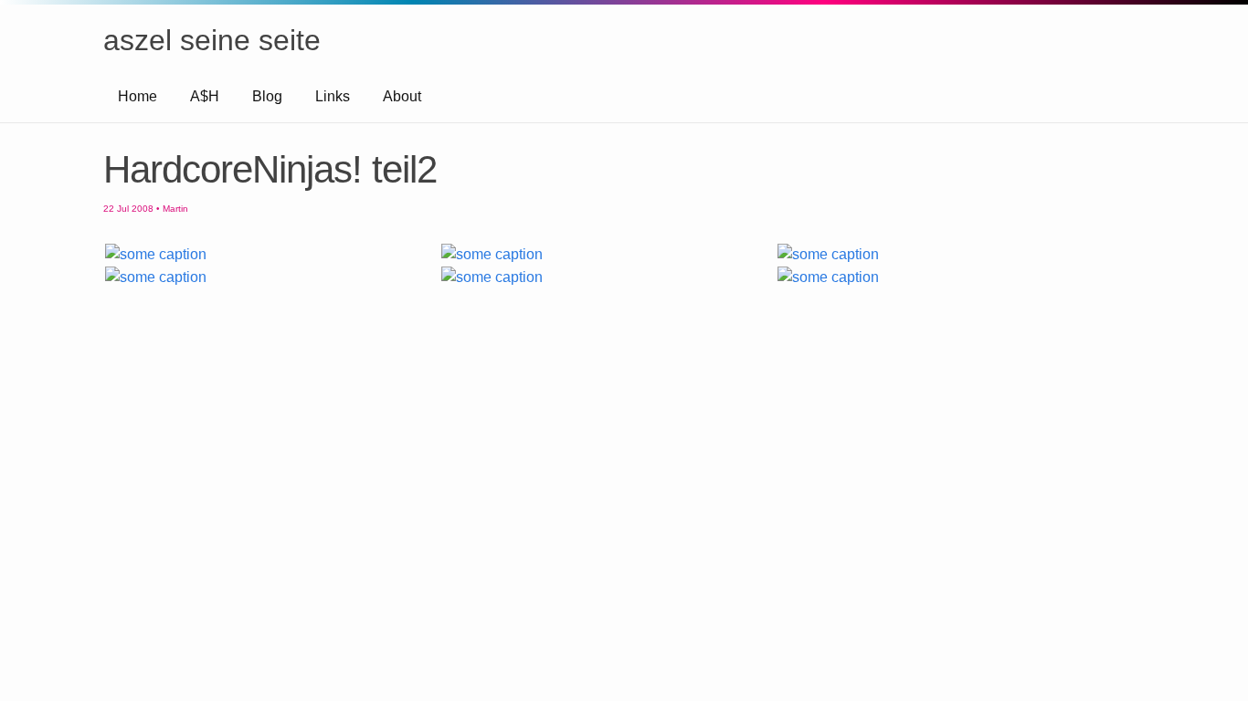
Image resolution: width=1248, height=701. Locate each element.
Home (137, 96)
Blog (267, 96)
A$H (204, 96)
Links (332, 96)
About (402, 96)
